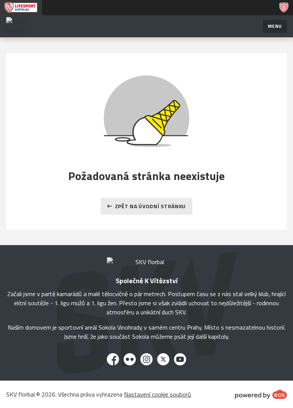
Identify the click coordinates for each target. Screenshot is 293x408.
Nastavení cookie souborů (157, 394)
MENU (275, 26)
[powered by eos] (261, 394)
